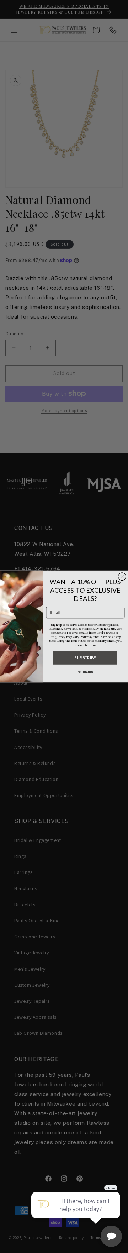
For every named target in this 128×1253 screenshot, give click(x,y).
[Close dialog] (122, 577)
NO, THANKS (85, 672)
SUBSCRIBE (85, 657)
